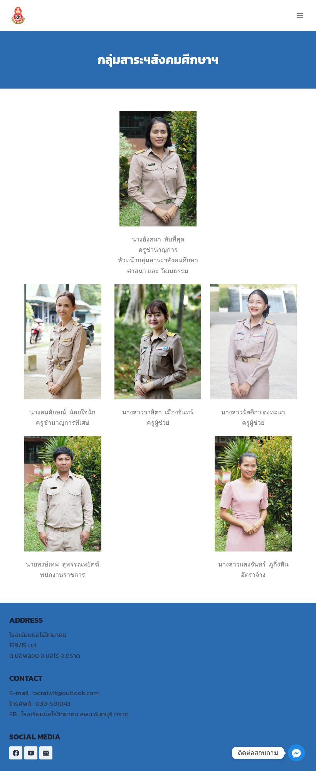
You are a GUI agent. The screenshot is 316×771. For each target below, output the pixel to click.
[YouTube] (30, 752)
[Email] (45, 752)
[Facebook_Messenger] (296, 752)
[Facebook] (15, 752)
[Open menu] (299, 15)
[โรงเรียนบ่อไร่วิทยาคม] (21, 15)
